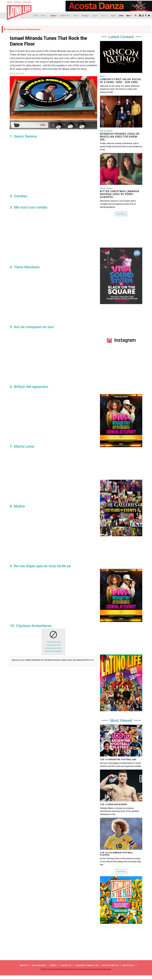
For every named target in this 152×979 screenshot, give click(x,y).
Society (85, 15)
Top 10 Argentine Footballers (118, 759)
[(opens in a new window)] (109, 6)
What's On (65, 15)
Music (43, 15)
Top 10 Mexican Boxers (113, 804)
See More (121, 214)
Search (53, 965)
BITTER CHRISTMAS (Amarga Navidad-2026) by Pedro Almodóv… (119, 194)
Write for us (128, 965)
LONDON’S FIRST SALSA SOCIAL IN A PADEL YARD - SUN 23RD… (121, 81)
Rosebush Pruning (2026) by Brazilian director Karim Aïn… (120, 136)
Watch (113, 15)
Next (144, 597)
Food (76, 15)
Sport (95, 15)
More (128, 15)
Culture (53, 15)
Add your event (39, 965)
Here (92, 660)
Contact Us (66, 965)
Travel (104, 15)
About (9, 2)
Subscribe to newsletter (86, 965)
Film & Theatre (106, 131)
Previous (98, 597)
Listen (121, 15)
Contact (17, 2)
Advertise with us (110, 965)
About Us (24, 965)
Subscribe (26, 2)
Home (36, 15)
